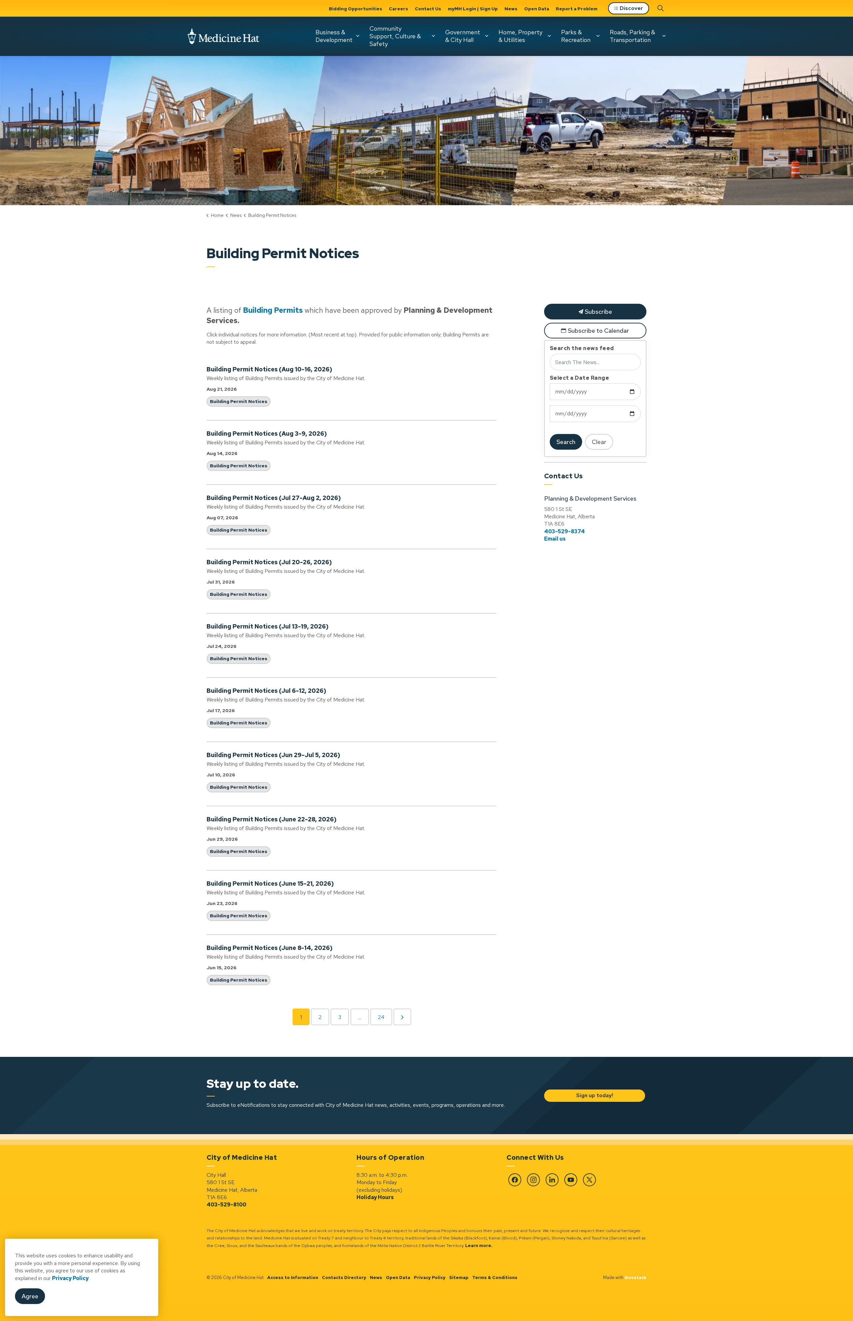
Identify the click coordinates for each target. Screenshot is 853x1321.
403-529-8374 (564, 531)
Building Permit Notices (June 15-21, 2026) (270, 883)
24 (381, 1017)
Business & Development (334, 36)
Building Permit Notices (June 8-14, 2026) (270, 948)
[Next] (402, 1017)
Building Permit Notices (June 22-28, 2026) (272, 819)
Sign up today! (594, 1095)
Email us (555, 538)
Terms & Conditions (494, 1277)
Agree (30, 1296)
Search (565, 442)
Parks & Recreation (575, 36)
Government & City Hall (462, 36)
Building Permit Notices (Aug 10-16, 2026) (269, 369)
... (359, 1017)
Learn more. (478, 1245)
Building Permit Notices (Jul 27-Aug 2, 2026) (274, 498)
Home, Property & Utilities (520, 36)
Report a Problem (576, 9)
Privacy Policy (429, 1277)
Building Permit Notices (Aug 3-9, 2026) (267, 433)
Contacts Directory (344, 1277)
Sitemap (458, 1277)
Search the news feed (582, 348)
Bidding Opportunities (355, 9)
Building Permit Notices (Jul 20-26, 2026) (269, 562)
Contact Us (428, 9)
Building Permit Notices (238, 401)
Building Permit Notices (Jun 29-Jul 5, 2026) (273, 755)
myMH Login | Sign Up (473, 9)
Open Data (536, 9)
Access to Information (292, 1277)
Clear (599, 442)
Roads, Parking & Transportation (632, 36)
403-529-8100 (226, 1204)
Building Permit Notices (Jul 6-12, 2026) (266, 690)
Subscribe (597, 311)
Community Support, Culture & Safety (395, 36)
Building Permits (273, 310)
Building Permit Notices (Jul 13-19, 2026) (268, 626)
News (510, 9)
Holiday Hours (375, 1197)
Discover (631, 8)
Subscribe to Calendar (598, 330)
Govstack (635, 1277)
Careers (398, 9)
